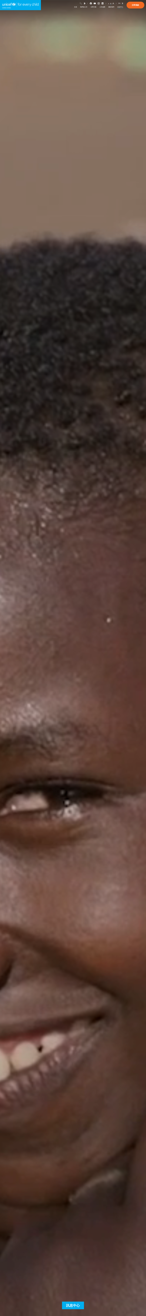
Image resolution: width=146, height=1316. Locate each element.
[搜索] (81, 3)
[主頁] (20, 5)
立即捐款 (135, 5)
